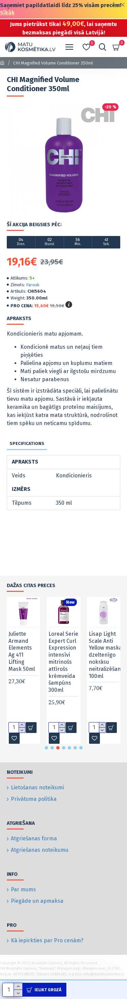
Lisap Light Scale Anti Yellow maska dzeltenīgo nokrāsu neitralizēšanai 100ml (107, 655)
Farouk (32, 284)
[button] (46, 748)
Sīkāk (7, 12)
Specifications (26, 443)
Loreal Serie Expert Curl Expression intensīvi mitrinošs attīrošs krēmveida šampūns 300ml (63, 662)
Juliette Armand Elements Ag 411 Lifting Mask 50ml (21, 651)
